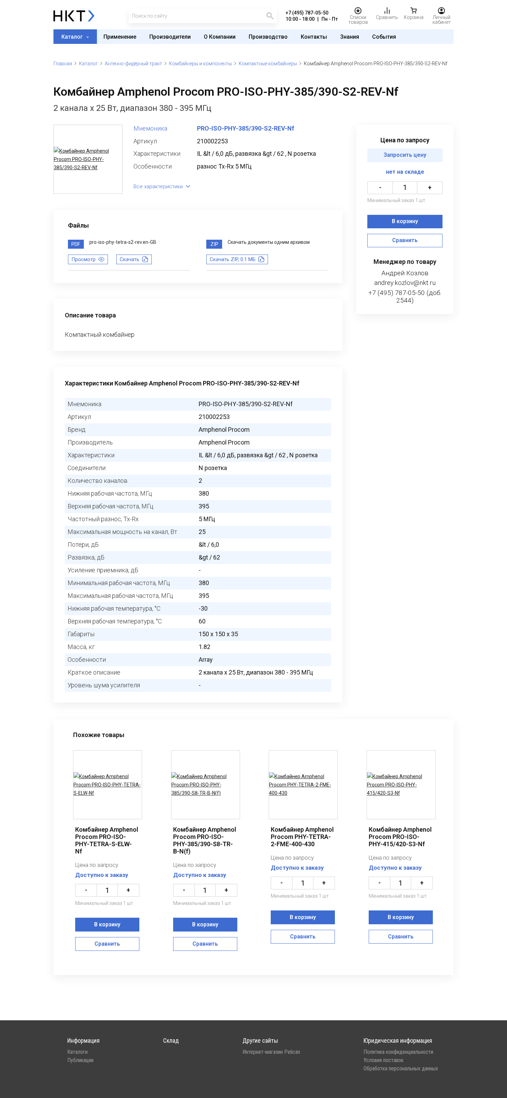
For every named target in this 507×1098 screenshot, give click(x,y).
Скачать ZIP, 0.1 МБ (233, 259)
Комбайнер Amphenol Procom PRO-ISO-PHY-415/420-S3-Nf (400, 837)
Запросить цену (405, 155)
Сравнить (405, 240)
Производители (170, 37)
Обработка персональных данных (401, 1068)
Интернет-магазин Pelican (271, 1052)
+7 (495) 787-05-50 (307, 12)
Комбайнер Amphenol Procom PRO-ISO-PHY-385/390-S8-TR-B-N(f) (204, 840)
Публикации (80, 1060)
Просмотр (83, 259)
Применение (119, 37)
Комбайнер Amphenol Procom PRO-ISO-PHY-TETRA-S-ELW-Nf (106, 840)
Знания (349, 37)
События (384, 37)
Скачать (129, 259)
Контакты (314, 37)
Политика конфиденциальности (398, 1052)
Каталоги (77, 1052)
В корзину (405, 221)
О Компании (220, 37)
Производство (268, 37)
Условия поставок (384, 1060)
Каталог (72, 37)
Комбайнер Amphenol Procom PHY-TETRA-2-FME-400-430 (302, 837)
